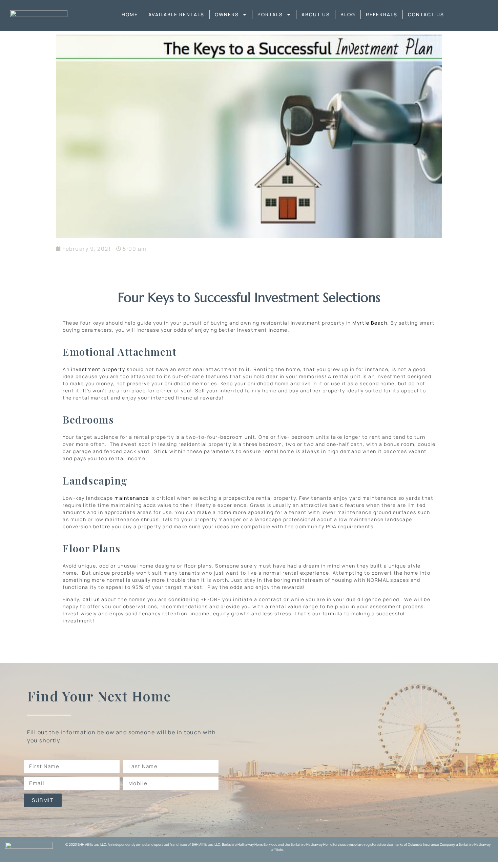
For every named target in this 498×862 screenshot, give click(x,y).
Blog (347, 14)
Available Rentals (176, 14)
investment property (98, 369)
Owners (227, 14)
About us (316, 14)
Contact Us (426, 14)
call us (91, 599)
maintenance (132, 498)
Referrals (381, 14)
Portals (270, 14)
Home (130, 14)
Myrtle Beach (369, 323)
